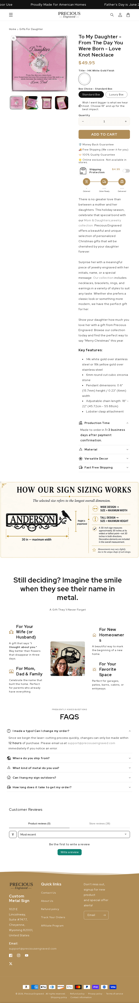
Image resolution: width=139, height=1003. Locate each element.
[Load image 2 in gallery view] (31, 102)
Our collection (103, 278)
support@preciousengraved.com (91, 743)
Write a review (70, 852)
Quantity (84, 115)
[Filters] (13, 834)
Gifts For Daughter (31, 29)
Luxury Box (116, 94)
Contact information (81, 997)
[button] (112, 15)
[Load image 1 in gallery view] (16, 102)
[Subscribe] (104, 915)
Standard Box (91, 94)
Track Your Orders (53, 917)
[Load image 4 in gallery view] (46, 102)
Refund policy (50, 909)
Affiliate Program (52, 925)
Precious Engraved (34, 993)
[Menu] (11, 15)
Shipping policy (59, 997)
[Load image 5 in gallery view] (61, 102)
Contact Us (48, 892)
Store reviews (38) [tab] (99, 823)
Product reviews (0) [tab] (39, 823)
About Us (47, 901)
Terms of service (114, 993)
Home (12, 29)
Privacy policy (95, 993)
